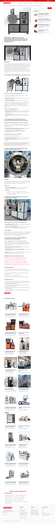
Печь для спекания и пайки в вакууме (23, 370)
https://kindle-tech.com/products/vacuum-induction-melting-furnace (15, 257)
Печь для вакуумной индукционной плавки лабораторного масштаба (16, 269)
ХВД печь (14, 498)
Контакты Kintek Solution (23, 517)
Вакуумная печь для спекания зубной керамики (24, 407)
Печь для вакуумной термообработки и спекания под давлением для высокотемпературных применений (24, 389)
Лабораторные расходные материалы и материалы (34, 513)
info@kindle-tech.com (8, 510)
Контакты (35, 3)
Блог (46, 0)
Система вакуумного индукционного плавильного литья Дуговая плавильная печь (24, 314)
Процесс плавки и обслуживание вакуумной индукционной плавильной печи (17, 281)
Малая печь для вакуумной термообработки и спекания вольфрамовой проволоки (9, 389)
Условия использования (45, 515)
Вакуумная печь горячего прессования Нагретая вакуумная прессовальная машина (11, 463)
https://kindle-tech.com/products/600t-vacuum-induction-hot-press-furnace (17, 264)
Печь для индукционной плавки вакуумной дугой (13, 275)
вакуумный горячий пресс (8, 498)
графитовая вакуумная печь (17, 501)
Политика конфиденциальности (46, 513)
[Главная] (3, 5)
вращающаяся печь (25, 501)
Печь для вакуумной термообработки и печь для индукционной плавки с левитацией (10, 333)
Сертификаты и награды (23, 513)
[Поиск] (51, 3)
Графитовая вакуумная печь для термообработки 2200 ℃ (23, 445)
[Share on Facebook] (4, 293)
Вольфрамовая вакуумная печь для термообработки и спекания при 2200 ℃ (11, 407)
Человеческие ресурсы (23, 515)
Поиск (49, 8)
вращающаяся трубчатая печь (9, 501)
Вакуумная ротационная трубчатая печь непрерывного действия (24, 463)
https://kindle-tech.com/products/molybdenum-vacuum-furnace (15, 259)
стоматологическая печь (20, 498)
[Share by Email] (10, 293)
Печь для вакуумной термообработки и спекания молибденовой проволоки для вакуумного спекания (10, 370)
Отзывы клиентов (22, 511)
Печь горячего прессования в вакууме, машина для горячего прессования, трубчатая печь (11, 445)
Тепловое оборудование (34, 511)
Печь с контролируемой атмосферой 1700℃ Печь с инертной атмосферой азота (10, 482)
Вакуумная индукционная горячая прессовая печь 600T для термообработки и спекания (24, 351)
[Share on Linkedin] (6, 293)
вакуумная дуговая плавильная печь (9, 495)
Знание (25, 3)
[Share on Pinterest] (8, 293)
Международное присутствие (24, 512)
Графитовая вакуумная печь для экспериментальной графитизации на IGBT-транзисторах (24, 482)
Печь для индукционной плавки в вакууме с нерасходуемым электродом (16, 276)
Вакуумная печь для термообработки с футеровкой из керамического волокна (10, 426)
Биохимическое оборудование (35, 514)
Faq (42, 511)
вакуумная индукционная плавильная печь (21, 495)
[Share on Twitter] (7, 293)
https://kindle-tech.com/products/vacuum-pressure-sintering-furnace (15, 262)
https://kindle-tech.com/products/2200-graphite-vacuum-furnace (15, 261)
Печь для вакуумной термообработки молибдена (24, 426)
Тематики (43, 512)
